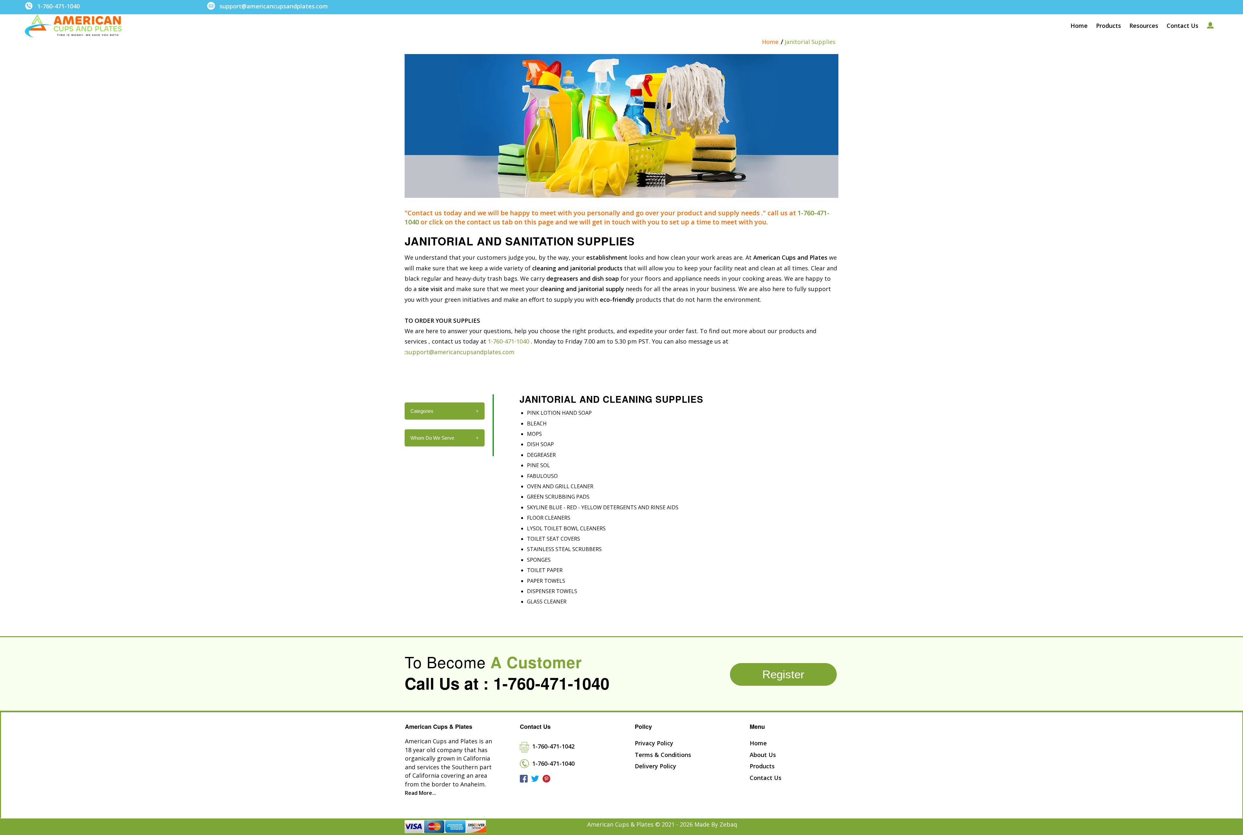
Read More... (420, 792)
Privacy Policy (654, 743)
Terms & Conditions (663, 755)
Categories (444, 411)
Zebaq (728, 824)
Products (762, 766)
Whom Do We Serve (444, 438)
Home (770, 41)
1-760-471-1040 (58, 6)
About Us (763, 755)
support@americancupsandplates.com (273, 6)
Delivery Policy (655, 766)
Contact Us (765, 778)
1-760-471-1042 (553, 746)
